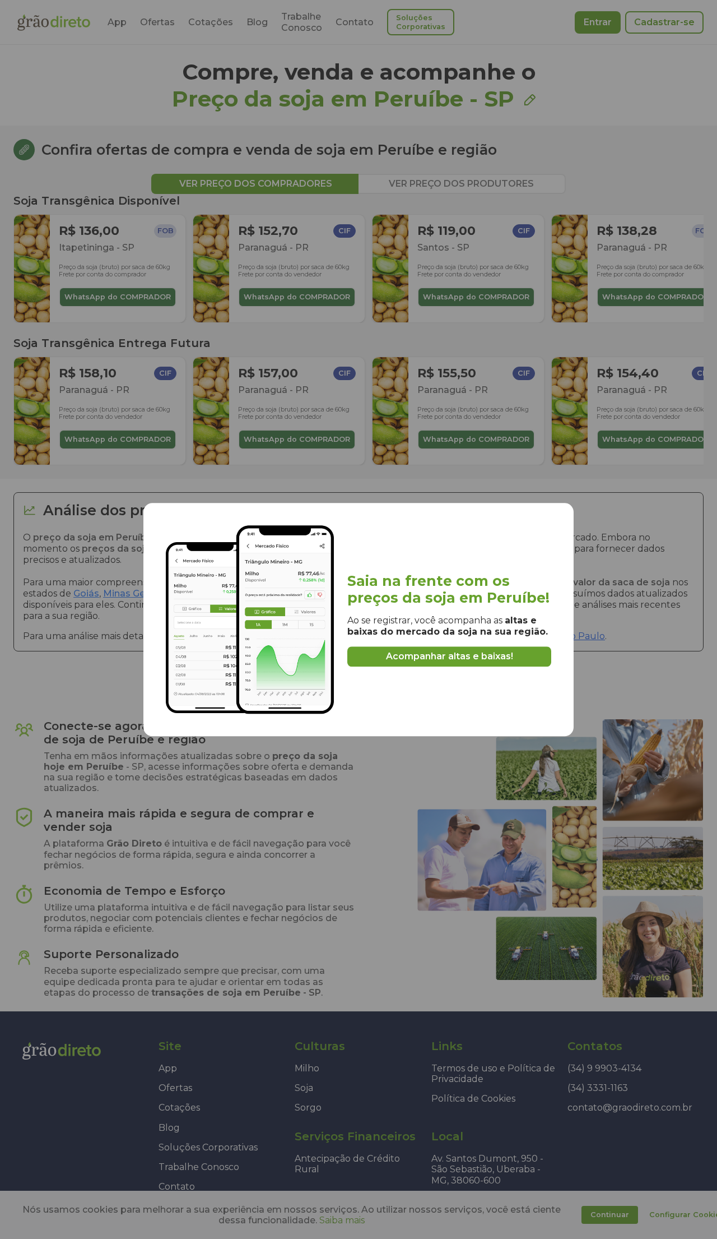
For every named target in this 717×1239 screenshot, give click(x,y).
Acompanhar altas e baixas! (449, 656)
